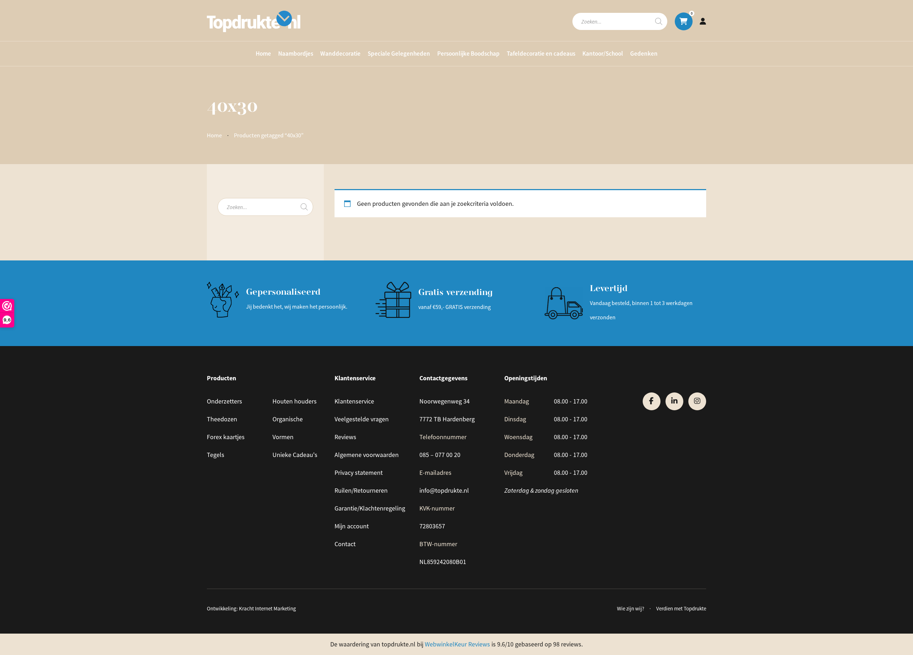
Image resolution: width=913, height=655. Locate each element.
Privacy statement (359, 473)
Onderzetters (224, 401)
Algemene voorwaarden (367, 455)
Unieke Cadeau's (294, 455)
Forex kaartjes (226, 437)
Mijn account (352, 526)
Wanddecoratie (340, 53)
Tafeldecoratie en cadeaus (541, 53)
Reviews (345, 437)
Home (263, 53)
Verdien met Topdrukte (681, 608)
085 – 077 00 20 (439, 455)
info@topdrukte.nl (444, 490)
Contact (345, 544)
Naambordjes (295, 53)
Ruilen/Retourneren (361, 490)
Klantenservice (354, 401)
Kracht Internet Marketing (267, 608)
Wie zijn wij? (630, 608)
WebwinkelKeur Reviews (457, 644)
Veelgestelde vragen (362, 419)
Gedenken (644, 53)
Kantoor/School (602, 53)
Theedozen (222, 419)
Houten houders (294, 401)
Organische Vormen (287, 428)
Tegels (215, 455)
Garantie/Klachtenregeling (370, 508)
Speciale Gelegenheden (399, 53)
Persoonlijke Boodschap (468, 53)
